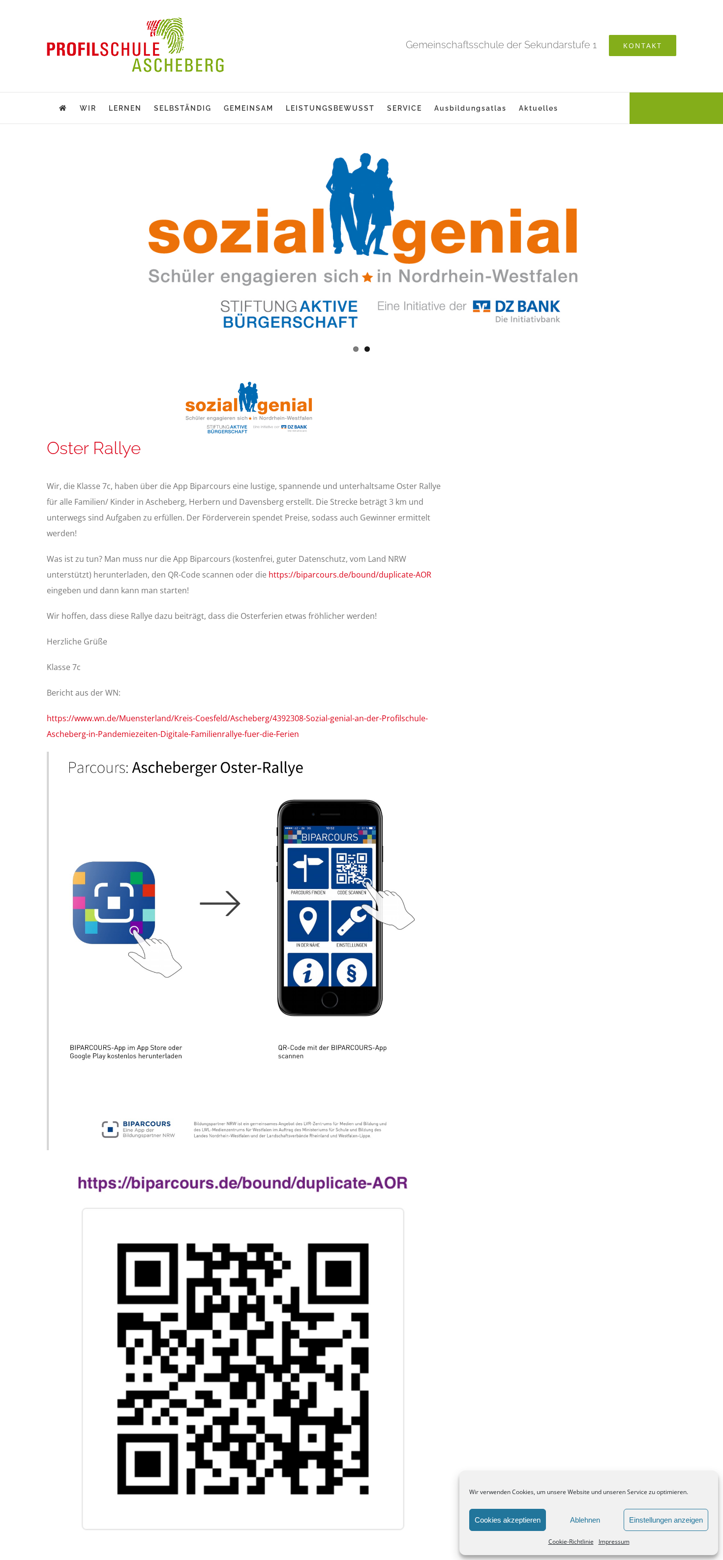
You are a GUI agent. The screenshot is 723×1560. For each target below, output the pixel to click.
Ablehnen (585, 1520)
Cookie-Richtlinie (571, 1541)
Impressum (614, 1541)
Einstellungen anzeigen (666, 1520)
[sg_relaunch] (361, 238)
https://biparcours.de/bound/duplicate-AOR (350, 574)
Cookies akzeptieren (508, 1520)
